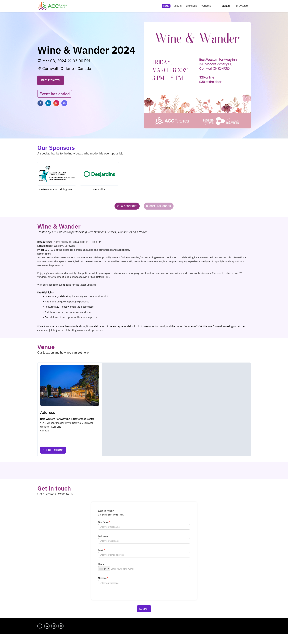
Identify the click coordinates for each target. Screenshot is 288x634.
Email (101, 550)
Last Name (103, 536)
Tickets (177, 5)
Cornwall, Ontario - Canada (66, 68)
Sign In (226, 5)
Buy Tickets (50, 80)
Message (103, 578)
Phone (101, 564)
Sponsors (191, 5)
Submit (144, 608)
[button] (56, 178)
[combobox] (104, 568)
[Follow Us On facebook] (40, 103)
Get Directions (53, 450)
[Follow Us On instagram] (56, 103)
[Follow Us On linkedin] (48, 103)
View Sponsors (127, 206)
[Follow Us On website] (64, 103)
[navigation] (189, 6)
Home (166, 5)
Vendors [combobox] (206, 5)
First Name (104, 522)
